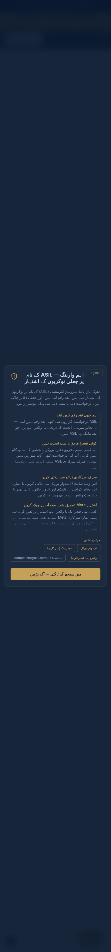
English (94, 373)
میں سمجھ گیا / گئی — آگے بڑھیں (55, 574)
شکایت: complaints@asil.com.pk (38, 558)
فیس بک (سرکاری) (59, 548)
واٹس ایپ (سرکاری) (84, 558)
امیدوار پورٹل (89, 548)
